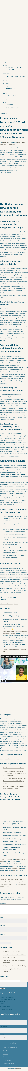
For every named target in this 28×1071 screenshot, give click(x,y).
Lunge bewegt (11, 95)
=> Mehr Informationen (6, 859)
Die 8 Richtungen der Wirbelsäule (12, 952)
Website (2, 934)
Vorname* (3, 1019)
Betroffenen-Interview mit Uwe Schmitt (13, 768)
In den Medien (7, 1060)
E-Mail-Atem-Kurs (12, 108)
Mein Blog (3, 879)
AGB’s (5, 1050)
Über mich (10, 105)
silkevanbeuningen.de (6, 604)
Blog (5, 93)
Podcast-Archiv (12, 89)
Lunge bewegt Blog (12, 879)
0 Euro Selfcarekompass (15, 76)
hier (14, 870)
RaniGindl (5, 142)
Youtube (16, 604)
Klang (5, 80)
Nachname (3, 1027)
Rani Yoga (3, 144)
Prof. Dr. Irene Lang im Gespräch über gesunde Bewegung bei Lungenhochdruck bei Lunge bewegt (15, 773)
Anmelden (12, 1043)
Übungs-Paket (16, 868)
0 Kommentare (11, 144)
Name (2, 917)
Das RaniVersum (8, 1063)
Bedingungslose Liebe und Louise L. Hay (14, 966)
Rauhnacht (7, 83)
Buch (5, 99)
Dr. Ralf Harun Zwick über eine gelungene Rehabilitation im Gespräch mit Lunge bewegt (14, 781)
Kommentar (3, 903)
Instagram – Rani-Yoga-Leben (16, 881)
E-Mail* (2, 1034)
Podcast (6, 86)
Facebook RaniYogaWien (7, 884)
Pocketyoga (7, 74)
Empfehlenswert (8, 1057)
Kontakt (6, 102)
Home (5, 62)
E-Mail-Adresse (4, 926)
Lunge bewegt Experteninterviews (9, 759)
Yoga (5, 65)
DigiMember (18, 1068)
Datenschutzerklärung (10, 1047)
